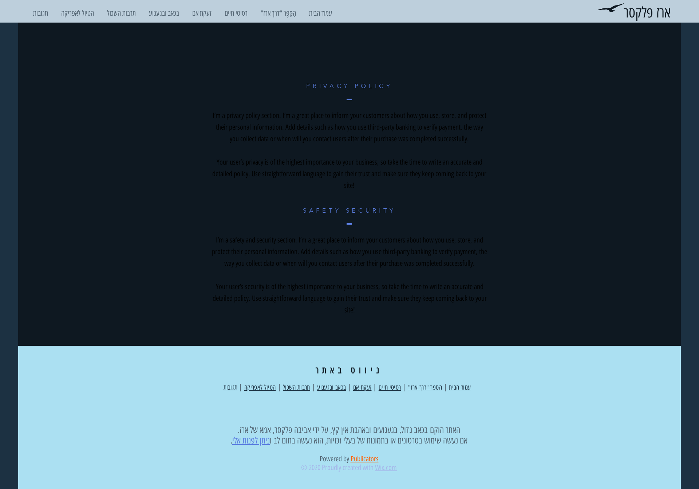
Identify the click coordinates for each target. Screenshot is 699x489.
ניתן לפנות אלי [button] (251, 440)
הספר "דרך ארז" (425, 387)
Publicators (365, 458)
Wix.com (386, 467)
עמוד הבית (460, 387)
